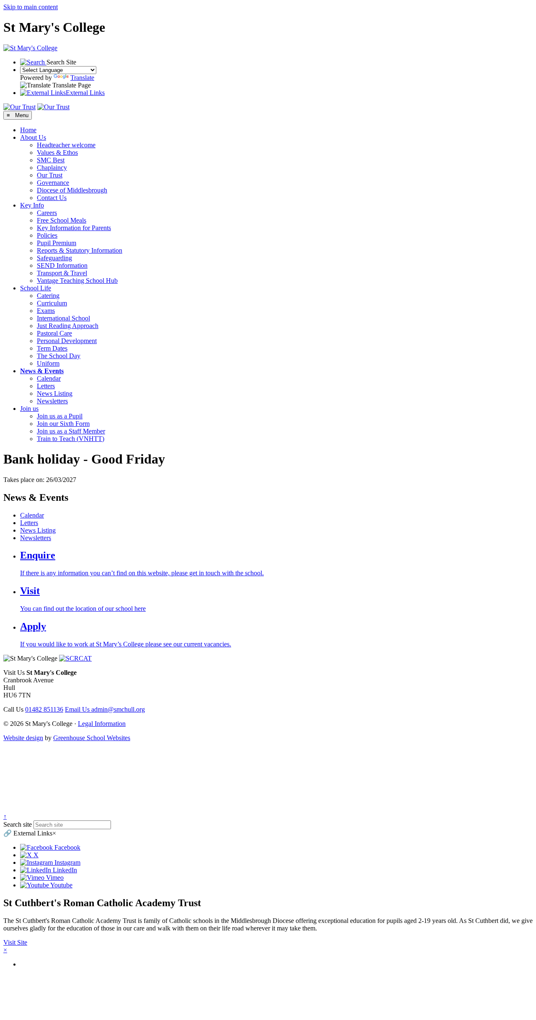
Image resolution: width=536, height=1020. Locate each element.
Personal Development (67, 340)
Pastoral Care (54, 333)
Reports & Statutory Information (79, 250)
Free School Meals (61, 220)
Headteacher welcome (66, 145)
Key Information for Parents (74, 227)
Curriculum (52, 303)
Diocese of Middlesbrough (72, 190)
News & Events (42, 370)
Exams (46, 310)
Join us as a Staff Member (71, 431)
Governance (53, 182)
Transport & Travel (62, 273)
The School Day (58, 355)
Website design (23, 737)
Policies (47, 235)
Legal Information (102, 723)
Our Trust (49, 175)
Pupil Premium (56, 242)
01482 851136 (44, 709)
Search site (17, 824)
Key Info (32, 205)
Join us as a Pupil (59, 416)
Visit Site (15, 942)
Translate (82, 77)
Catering (48, 295)
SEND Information (62, 265)
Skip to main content (30, 6)
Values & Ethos (57, 152)
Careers (47, 212)
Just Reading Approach (67, 325)
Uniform (48, 363)
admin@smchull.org (105, 709)
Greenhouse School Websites (91, 737)
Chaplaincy (52, 167)
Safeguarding (54, 257)
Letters (46, 386)
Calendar (49, 378)
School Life (35, 288)
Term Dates (52, 348)
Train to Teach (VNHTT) (70, 438)
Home (28, 129)
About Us (33, 137)
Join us (29, 408)
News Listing (54, 393)
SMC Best (50, 160)
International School (63, 318)
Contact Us (52, 197)
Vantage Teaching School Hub (77, 280)
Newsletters (52, 401)
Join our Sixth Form (63, 423)
